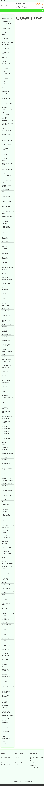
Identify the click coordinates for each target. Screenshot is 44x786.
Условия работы (18, 762)
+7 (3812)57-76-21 (39, 3)
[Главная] (15, 15)
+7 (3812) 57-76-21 (34, 762)
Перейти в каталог (6, 766)
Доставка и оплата (19, 759)
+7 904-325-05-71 (39, 4)
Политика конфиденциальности (28, 778)
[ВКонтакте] (3, 0)
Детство (2, 760)
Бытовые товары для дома (6, 759)
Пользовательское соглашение (16, 778)
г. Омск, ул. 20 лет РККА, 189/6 (39, 7)
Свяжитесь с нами (33, 772)
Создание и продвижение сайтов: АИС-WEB (22, 782)
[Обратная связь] (1, 0)
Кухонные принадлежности (6, 764)
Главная (17, 757)
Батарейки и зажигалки (5, 757)
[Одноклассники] (4, 0)
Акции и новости (18, 760)
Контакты (17, 764)
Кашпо (2, 762)
